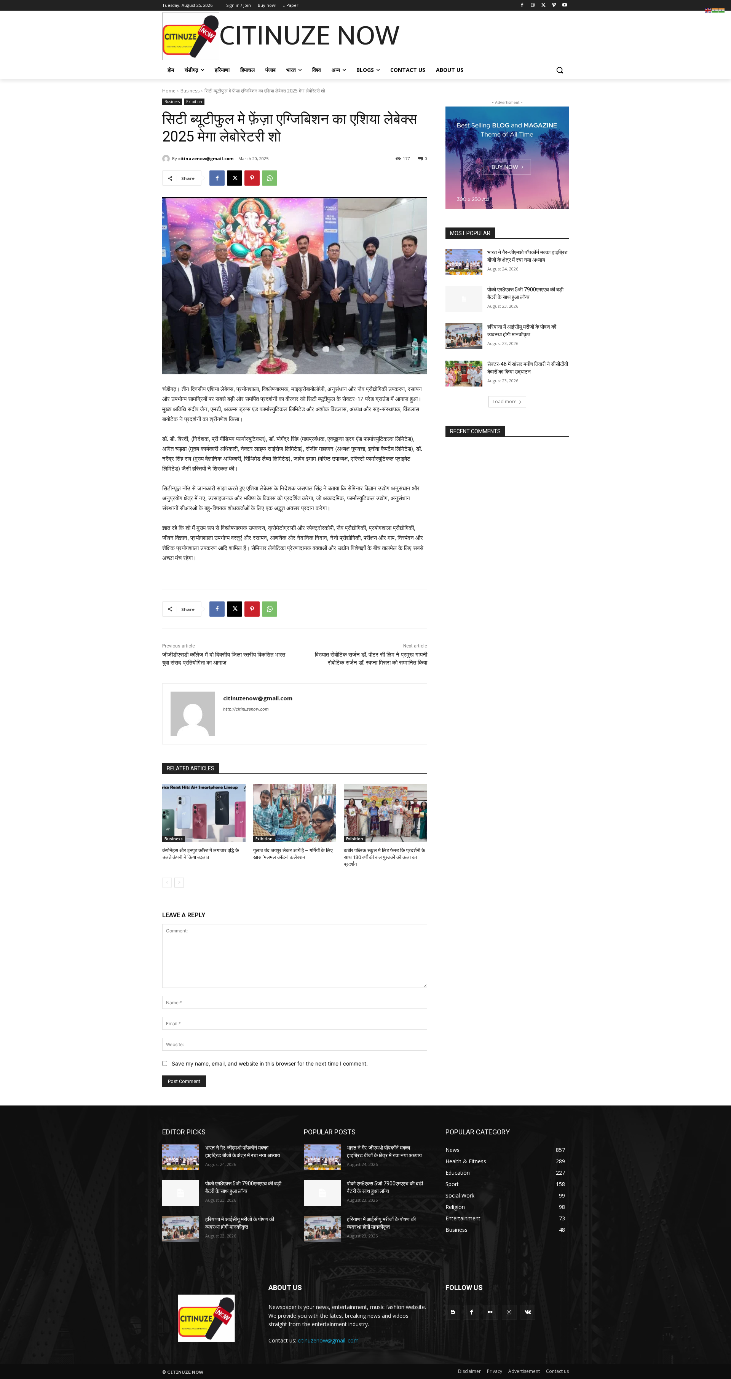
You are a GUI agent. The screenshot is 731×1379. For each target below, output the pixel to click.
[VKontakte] (527, 1312)
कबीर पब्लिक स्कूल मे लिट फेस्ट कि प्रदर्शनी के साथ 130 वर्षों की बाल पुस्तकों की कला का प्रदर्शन (384, 857)
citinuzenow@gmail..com (328, 1340)
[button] (560, 70)
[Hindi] (715, 9)
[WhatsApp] (269, 178)
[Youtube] (564, 5)
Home (169, 90)
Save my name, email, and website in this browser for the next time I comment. (270, 1063)
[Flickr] (490, 1312)
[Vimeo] (553, 5)
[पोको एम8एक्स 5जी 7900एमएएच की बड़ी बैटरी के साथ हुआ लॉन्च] (463, 299)
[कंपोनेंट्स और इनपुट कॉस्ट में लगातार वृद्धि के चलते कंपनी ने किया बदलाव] (204, 813)
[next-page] (179, 883)
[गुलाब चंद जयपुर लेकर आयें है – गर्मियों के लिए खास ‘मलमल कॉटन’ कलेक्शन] (295, 813)
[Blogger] (452, 1312)
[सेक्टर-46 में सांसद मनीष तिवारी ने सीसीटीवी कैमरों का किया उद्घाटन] (463, 374)
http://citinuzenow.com (246, 709)
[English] (708, 9)
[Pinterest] (252, 178)
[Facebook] (522, 5)
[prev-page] (167, 883)
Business (190, 90)
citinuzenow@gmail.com (205, 158)
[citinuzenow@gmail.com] (167, 158)
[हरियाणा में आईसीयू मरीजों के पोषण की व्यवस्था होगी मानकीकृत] (463, 336)
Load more (505, 401)
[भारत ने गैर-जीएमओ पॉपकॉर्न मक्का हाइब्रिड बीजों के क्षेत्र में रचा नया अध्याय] (463, 262)
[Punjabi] (721, 9)
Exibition (194, 101)
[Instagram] (532, 5)
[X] (543, 5)
